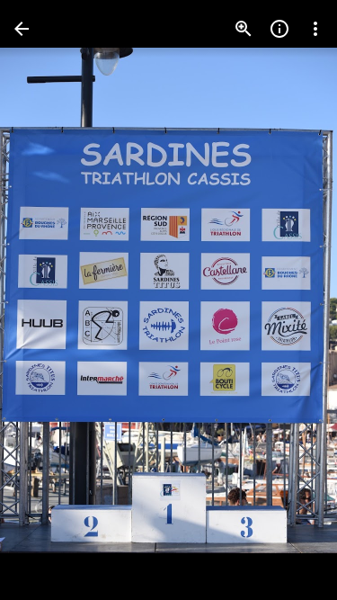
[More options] (315, 29)
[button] (50, 300)
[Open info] (279, 29)
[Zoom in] (244, 29)
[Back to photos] (21, 28)
